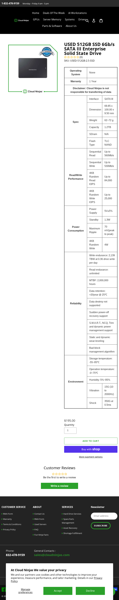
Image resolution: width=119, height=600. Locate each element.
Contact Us (39, 513)
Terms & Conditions (12, 524)
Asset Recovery (70, 528)
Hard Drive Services (72, 513)
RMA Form (8, 513)
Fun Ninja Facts (41, 534)
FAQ (36, 529)
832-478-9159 (15, 555)
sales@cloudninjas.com (52, 555)
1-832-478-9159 (10, 3)
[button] (71, 57)
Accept (58, 590)
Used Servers (40, 524)
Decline (90, 590)
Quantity (69, 424)
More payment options (91, 456)
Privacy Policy (9, 529)
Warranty (7, 519)
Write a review (59, 486)
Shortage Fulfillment (72, 533)
